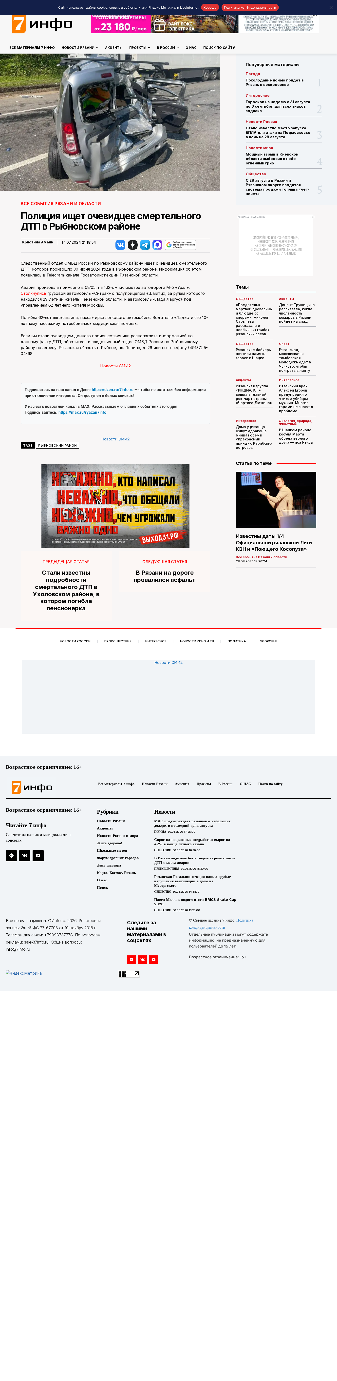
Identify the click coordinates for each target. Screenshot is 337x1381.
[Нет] (330, 7)
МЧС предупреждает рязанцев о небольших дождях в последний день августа (192, 823)
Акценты (286, 298)
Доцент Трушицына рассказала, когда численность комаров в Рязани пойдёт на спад (297, 313)
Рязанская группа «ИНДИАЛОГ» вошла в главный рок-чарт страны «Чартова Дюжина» (254, 394)
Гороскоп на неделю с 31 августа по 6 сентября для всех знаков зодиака (278, 106)
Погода (253, 74)
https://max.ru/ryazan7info (82, 412)
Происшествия (166, 868)
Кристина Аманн (37, 242)
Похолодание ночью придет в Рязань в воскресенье (275, 82)
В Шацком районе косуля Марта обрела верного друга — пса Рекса (296, 436)
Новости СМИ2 (115, 365)
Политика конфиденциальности (250, 7)
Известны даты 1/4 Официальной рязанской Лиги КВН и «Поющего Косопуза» (274, 542)
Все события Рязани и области (61, 204)
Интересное (258, 95)
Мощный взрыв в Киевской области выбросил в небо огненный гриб (272, 158)
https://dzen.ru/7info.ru (112, 389)
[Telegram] (11, 855)
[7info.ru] (44, 787)
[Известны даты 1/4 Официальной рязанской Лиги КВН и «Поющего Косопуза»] (276, 500)
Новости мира (259, 148)
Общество (256, 174)
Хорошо (210, 7)
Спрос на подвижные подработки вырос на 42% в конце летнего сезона (192, 841)
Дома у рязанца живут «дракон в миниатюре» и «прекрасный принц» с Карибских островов (254, 437)
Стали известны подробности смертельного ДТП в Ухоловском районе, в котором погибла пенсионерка (66, 590)
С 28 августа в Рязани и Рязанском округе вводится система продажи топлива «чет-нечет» (278, 187)
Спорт (284, 343)
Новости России (261, 121)
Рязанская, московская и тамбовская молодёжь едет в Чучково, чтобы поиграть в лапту (295, 360)
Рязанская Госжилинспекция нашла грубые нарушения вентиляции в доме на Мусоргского (192, 881)
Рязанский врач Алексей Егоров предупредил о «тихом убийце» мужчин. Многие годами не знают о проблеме (296, 398)
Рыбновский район (57, 445)
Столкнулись (33, 293)
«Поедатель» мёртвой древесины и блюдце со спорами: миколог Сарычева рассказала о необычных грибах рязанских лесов (254, 319)
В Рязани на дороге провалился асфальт (165, 576)
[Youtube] (38, 855)
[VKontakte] (24, 855)
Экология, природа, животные (295, 422)
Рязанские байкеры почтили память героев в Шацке (254, 354)
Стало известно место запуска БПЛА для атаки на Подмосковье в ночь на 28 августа (278, 132)
